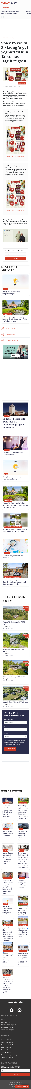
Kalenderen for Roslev (7, 1045)
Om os (3, 1020)
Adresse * (6, 733)
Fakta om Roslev (6, 1047)
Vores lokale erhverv (7, 1042)
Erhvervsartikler (5, 1050)
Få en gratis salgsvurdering (9, 1055)
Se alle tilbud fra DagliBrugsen (15, 156)
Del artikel (21, 83)
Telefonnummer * (9, 719)
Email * (6, 726)
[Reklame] (15, 235)
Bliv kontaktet (10, 749)
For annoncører (5, 1022)
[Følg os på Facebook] (12, 1010)
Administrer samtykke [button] (7, 1030)
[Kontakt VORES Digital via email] (19, 1010)
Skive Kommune (6, 1052)
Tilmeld (15, 258)
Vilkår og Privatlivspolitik (8, 1025)
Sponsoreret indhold (7, 1057)
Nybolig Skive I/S (8, 628)
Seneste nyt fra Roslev (7, 1040)
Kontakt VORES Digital (7, 1027)
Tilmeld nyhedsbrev (22, 1086)
